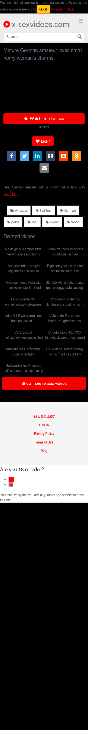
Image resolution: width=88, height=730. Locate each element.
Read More (11, 194)
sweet (54, 221)
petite (15, 221)
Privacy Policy (44, 433)
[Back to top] (80, 720)
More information (62, 9)
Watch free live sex (46, 118)
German (69, 210)
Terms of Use (44, 442)
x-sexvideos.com (39, 24)
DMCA (44, 424)
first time (45, 210)
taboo (74, 221)
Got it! (43, 9)
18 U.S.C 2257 (44, 416)
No (11, 484)
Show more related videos (44, 383)
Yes (11, 479)
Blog (44, 450)
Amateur (20, 210)
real (34, 221)
